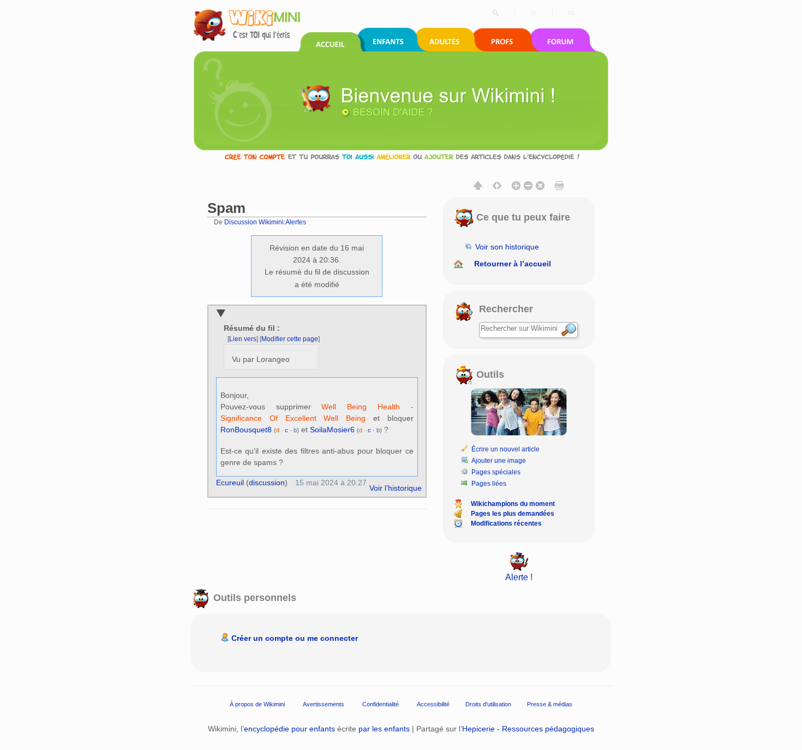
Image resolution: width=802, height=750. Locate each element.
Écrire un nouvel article (505, 449)
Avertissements (323, 704)
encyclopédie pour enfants (289, 728)
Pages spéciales (495, 472)
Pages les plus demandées (512, 513)
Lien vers (242, 338)
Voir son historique (507, 246)
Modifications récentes (506, 523)
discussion (267, 482)
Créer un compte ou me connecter (294, 638)
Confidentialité (380, 704)
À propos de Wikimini (257, 704)
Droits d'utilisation (488, 704)
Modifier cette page (289, 338)
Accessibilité (433, 704)
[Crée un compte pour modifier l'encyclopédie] (401, 156)
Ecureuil (230, 482)
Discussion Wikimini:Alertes (265, 221)
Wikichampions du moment (513, 504)
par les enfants (384, 728)
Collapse (220, 314)
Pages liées (488, 483)
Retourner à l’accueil (512, 263)
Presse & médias (549, 704)
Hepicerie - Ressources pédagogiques (528, 728)
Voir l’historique (395, 488)
